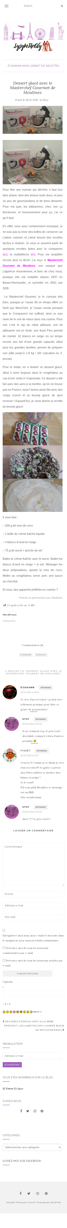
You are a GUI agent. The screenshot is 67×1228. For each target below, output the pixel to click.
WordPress (55, 1202)
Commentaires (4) (32, 645)
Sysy (45, 99)
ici (5, 254)
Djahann (28, 687)
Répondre (46, 687)
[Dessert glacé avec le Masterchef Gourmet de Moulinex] (33, 120)
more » (37, 1011)
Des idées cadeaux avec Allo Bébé (29, 1021)
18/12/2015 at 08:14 (30, 692)
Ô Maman (14, 65)
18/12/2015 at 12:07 (30, 755)
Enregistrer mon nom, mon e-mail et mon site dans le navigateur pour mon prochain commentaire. (33, 938)
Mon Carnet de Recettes (40, 65)
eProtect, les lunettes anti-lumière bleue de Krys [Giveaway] (34, 1027)
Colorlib (31, 1202)
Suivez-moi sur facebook (22, 1161)
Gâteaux (41, 655)
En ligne (13, 1088)
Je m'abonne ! (12, 1064)
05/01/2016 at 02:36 (32, 723)
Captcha (8, 981)
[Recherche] (61, 6)
